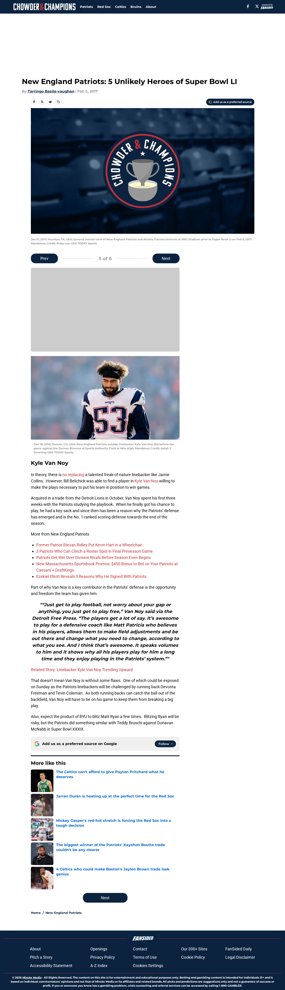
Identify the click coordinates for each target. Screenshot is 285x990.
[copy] (58, 102)
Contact (140, 949)
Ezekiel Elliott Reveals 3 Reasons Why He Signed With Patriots (91, 576)
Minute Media (31, 977)
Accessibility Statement (51, 965)
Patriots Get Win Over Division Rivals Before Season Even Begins (93, 557)
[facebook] (248, 6)
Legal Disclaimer (240, 957)
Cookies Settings (148, 965)
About (151, 7)
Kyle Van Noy (147, 481)
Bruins (135, 7)
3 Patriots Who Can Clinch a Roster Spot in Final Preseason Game (94, 551)
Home (36, 913)
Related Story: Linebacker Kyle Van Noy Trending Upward (82, 669)
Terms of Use (145, 957)
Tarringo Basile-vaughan (51, 91)
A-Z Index (98, 965)
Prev (44, 258)
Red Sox (104, 7)
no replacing (73, 474)
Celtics (120, 7)
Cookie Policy (193, 957)
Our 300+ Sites (194, 949)
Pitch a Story (41, 957)
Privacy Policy (102, 957)
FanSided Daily (238, 949)
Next (166, 258)
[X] (257, 6)
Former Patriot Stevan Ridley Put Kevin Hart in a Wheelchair (89, 545)
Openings (98, 949)
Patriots (86, 7)
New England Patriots (64, 913)
